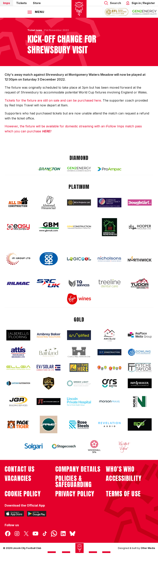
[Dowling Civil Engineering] (140, 352)
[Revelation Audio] (109, 424)
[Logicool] (79, 259)
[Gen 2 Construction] (79, 227)
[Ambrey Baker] (49, 335)
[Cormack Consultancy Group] (109, 202)
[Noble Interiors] (140, 401)
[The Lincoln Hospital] (79, 401)
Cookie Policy (23, 494)
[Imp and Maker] (140, 383)
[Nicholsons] (109, 259)
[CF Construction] (109, 352)
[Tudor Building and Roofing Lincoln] (140, 283)
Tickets (21, 3)
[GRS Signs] (109, 383)
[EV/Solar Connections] (49, 368)
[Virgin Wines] (79, 298)
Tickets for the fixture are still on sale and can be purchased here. (53, 100)
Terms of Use (123, 494)
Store (37, 3)
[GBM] (49, 227)
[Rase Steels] (79, 424)
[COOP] (49, 259)
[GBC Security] (49, 383)
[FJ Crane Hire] (79, 367)
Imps (6, 3)
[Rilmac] (18, 283)
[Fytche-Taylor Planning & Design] (140, 368)
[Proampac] (109, 169)
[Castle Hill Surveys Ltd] (79, 352)
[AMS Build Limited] (109, 335)
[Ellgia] (18, 368)
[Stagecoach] (64, 446)
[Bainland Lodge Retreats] (49, 352)
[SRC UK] (49, 283)
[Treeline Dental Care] (109, 283)
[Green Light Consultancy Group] (79, 383)
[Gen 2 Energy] (79, 169)
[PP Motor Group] (49, 424)
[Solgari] (33, 446)
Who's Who (120, 469)
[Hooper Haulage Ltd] (140, 227)
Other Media (148, 548)
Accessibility (123, 478)
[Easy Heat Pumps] (18, 227)
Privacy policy (74, 494)
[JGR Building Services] (18, 401)
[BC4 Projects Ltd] (79, 202)
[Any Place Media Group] (140, 335)
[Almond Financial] (49, 202)
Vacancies (18, 478)
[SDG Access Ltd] (140, 424)
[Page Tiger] (18, 424)
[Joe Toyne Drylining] (49, 401)
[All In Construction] (18, 202)
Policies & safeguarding (73, 481)
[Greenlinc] (109, 227)
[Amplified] (79, 335)
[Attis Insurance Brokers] (18, 352)
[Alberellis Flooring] (18, 335)
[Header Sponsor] (144, 12)
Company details (78, 469)
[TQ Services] (79, 283)
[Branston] (49, 168)
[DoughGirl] (140, 202)
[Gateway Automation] (18, 383)
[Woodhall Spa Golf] (94, 446)
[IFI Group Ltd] (18, 259)
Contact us (19, 469)
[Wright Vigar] (124, 446)
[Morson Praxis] (109, 401)
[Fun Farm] (109, 367)
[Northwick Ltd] (140, 258)
